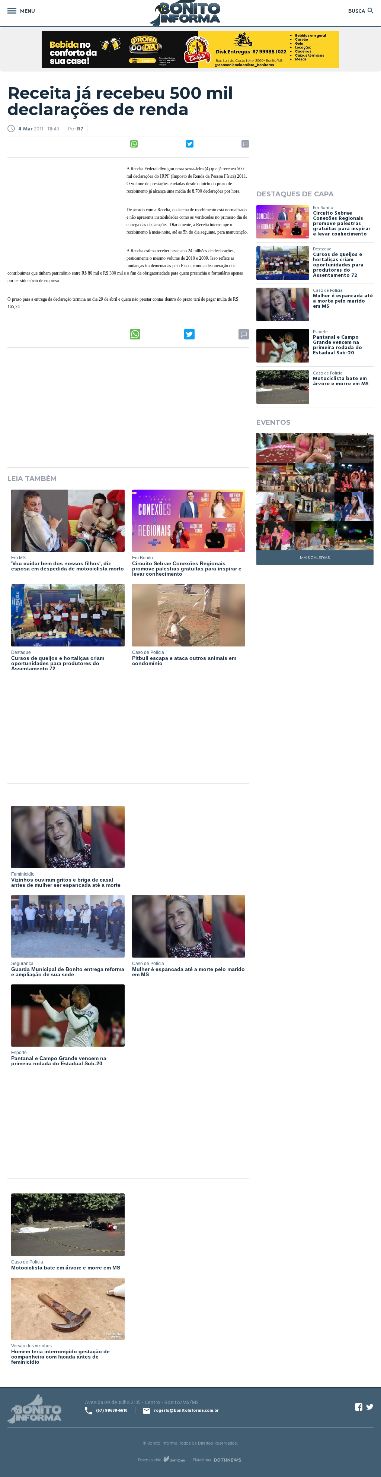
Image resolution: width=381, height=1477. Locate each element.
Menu (27, 10)
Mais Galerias (315, 557)
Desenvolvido (149, 1460)
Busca (356, 10)
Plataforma (202, 1460)
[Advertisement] (63, 213)
